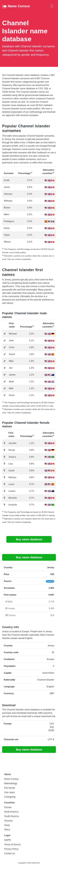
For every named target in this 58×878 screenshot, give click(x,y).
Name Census (18, 6)
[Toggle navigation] (52, 6)
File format (9, 788)
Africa (7, 829)
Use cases (9, 792)
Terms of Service (12, 844)
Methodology (10, 783)
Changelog (9, 797)
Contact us (9, 853)
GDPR (7, 840)
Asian (7, 825)
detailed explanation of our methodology (22, 112)
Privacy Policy (11, 849)
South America (11, 816)
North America (11, 811)
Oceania (8, 820)
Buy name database (29, 539)
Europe (8, 807)
